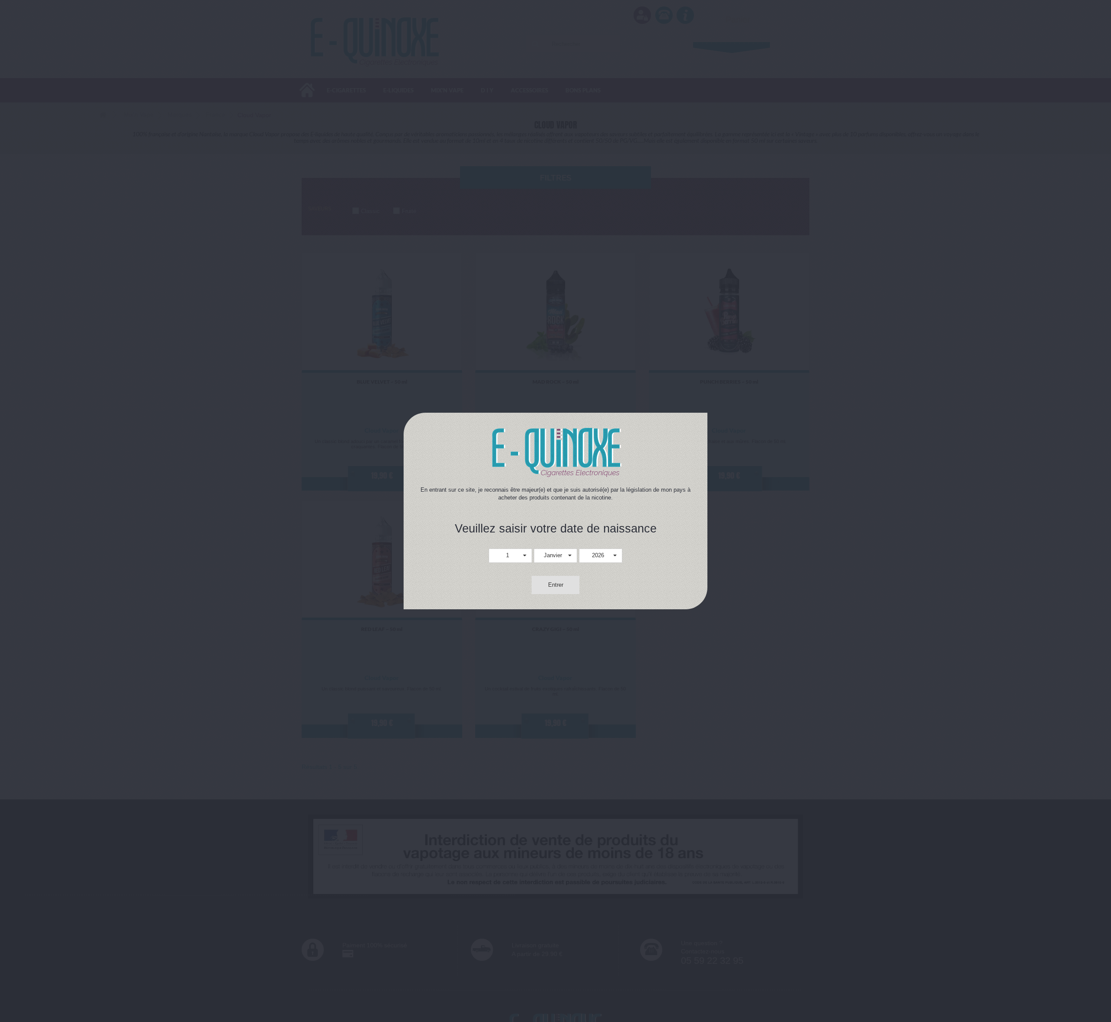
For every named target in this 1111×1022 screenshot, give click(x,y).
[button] (510, 556)
